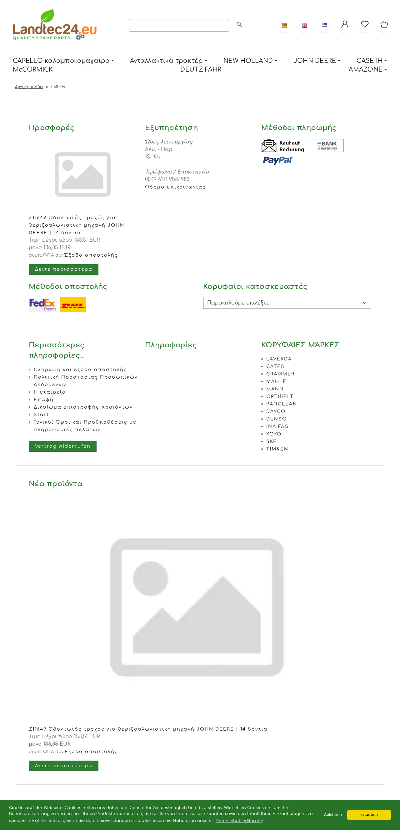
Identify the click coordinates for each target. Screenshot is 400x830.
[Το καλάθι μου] (384, 25)
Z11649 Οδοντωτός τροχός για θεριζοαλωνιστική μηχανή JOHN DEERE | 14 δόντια (76, 225)
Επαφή (44, 399)
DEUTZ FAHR (200, 69)
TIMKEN (277, 448)
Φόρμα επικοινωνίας (175, 186)
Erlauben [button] (369, 815)
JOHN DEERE (314, 61)
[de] (284, 25)
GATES (275, 366)
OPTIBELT (279, 396)
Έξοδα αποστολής (91, 255)
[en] (304, 25)
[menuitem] (63, 61)
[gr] (324, 25)
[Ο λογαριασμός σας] (344, 25)
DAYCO (276, 411)
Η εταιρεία (50, 392)
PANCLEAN (281, 403)
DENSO (276, 418)
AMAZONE (365, 69)
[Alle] (239, 25)
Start (41, 414)
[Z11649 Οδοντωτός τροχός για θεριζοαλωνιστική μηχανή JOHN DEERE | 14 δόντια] (200, 721)
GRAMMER (280, 373)
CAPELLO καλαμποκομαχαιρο (61, 61)
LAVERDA (279, 358)
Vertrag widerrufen (63, 446)
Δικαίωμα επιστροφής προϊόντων (83, 407)
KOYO (274, 433)
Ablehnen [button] (333, 815)
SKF (271, 441)
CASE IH (369, 61)
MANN (275, 388)
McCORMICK (33, 69)
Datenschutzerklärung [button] (239, 821)
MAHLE (276, 381)
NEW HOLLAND (248, 61)
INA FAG (277, 426)
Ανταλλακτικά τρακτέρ (166, 61)
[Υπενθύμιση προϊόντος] (364, 25)
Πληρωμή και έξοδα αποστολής (80, 369)
